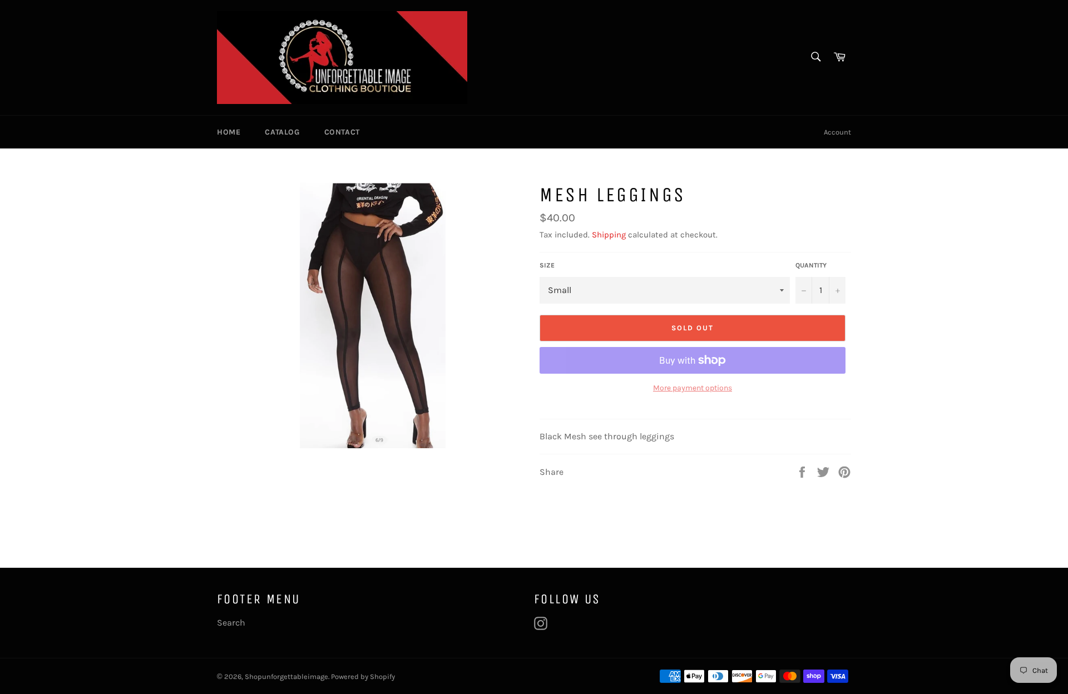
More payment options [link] (692, 388)
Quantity (811, 265)
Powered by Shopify (363, 676)
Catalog (282, 132)
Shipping (609, 235)
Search (231, 622)
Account (837, 132)
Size (547, 265)
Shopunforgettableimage (286, 676)
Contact (342, 132)
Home (228, 132)
